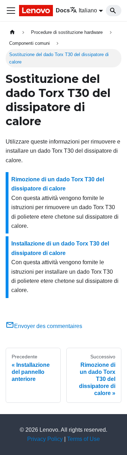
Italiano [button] (88, 10)
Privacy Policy (45, 439)
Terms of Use (83, 439)
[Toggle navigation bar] (11, 10)
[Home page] (12, 32)
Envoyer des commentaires (48, 326)
